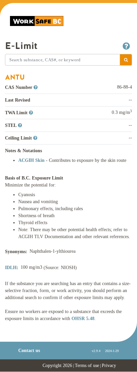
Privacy (109, 365)
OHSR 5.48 (82, 318)
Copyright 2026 (57, 365)
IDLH (11, 267)
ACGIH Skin (32, 160)
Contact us (29, 350)
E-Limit (21, 46)
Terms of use (87, 365)
